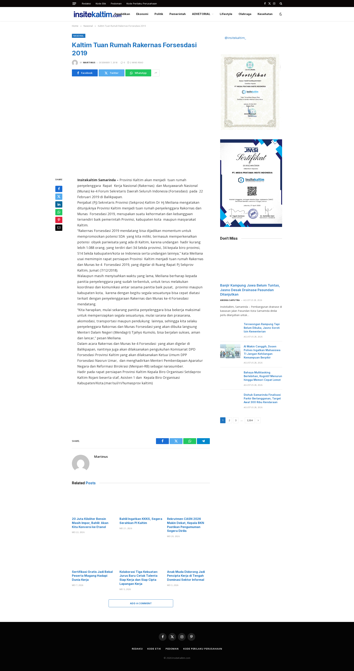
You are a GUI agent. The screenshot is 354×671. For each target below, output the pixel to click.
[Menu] (74, 3)
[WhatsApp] (58, 212)
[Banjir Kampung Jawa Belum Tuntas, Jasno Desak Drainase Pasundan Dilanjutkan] (251, 262)
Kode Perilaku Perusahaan (141, 3)
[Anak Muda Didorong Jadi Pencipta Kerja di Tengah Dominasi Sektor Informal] (188, 555)
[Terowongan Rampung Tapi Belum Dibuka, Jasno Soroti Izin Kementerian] (230, 329)
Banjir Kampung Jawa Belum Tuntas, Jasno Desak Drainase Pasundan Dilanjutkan (250, 289)
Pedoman (116, 3)
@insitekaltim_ (235, 38)
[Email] (58, 228)
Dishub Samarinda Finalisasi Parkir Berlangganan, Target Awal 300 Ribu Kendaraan (262, 398)
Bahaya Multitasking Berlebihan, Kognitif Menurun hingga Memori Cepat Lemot (263, 376)
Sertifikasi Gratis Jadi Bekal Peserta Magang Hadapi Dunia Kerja (92, 576)
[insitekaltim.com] (97, 14)
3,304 (250, 420)
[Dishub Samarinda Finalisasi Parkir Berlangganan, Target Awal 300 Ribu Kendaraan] (230, 400)
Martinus (89, 62)
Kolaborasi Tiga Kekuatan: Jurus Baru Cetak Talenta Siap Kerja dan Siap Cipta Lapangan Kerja (138, 578)
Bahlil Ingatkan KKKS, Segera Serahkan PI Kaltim (140, 521)
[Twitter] (58, 197)
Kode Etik (101, 3)
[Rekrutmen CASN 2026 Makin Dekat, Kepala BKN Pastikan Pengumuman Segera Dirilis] (188, 502)
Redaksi (86, 3)
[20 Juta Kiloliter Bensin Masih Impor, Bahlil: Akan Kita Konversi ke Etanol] (93, 502)
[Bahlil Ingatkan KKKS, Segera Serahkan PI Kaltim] (140, 502)
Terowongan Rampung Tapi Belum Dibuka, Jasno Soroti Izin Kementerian (262, 327)
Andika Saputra (230, 300)
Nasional (78, 35)
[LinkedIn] (58, 204)
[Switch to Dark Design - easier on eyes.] (280, 14)
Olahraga (245, 14)
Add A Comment (141, 603)
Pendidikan (122, 14)
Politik (159, 14)
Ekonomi (142, 14)
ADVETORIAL (201, 14)
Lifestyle (226, 14)
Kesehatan (265, 14)
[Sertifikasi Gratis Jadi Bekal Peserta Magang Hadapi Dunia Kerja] (93, 555)
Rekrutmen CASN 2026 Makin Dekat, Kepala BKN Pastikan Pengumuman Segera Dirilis (185, 525)
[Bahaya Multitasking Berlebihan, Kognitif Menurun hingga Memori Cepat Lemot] (230, 377)
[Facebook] (58, 189)
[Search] (280, 3)
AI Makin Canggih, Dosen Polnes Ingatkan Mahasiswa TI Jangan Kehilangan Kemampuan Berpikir (262, 352)
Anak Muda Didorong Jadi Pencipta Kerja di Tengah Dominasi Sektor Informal (186, 576)
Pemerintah (177, 14)
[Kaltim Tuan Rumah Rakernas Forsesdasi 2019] (141, 126)
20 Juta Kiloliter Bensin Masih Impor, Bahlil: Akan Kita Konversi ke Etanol (90, 523)
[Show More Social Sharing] (155, 72)
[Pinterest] (58, 220)
